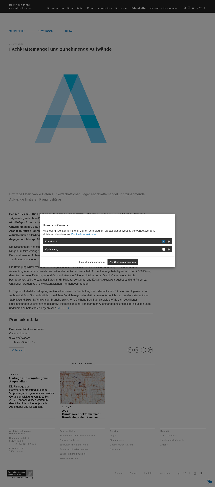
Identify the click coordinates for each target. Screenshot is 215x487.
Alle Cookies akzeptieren (123, 262)
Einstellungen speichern (92, 262)
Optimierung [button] (51, 249)
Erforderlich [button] (51, 241)
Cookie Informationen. (84, 234)
